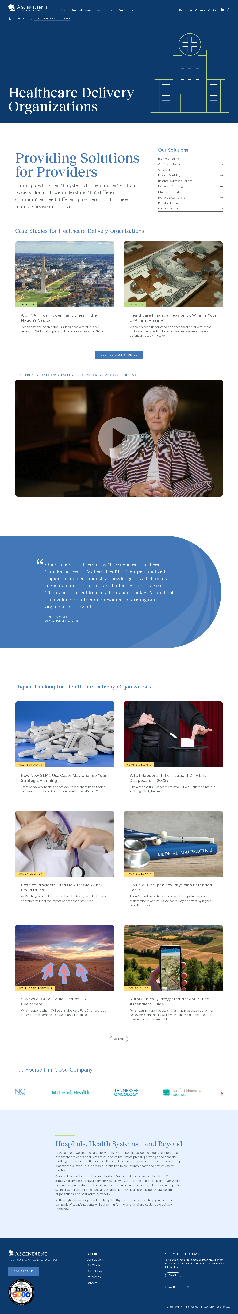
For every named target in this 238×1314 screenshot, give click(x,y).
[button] (106, 10)
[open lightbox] (119, 438)
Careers (200, 10)
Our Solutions (80, 10)
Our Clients (94, 1265)
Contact (213, 10)
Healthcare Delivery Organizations (52, 18)
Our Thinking (128, 10)
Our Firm (60, 10)
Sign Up (173, 1275)
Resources (186, 10)
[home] (28, 7)
